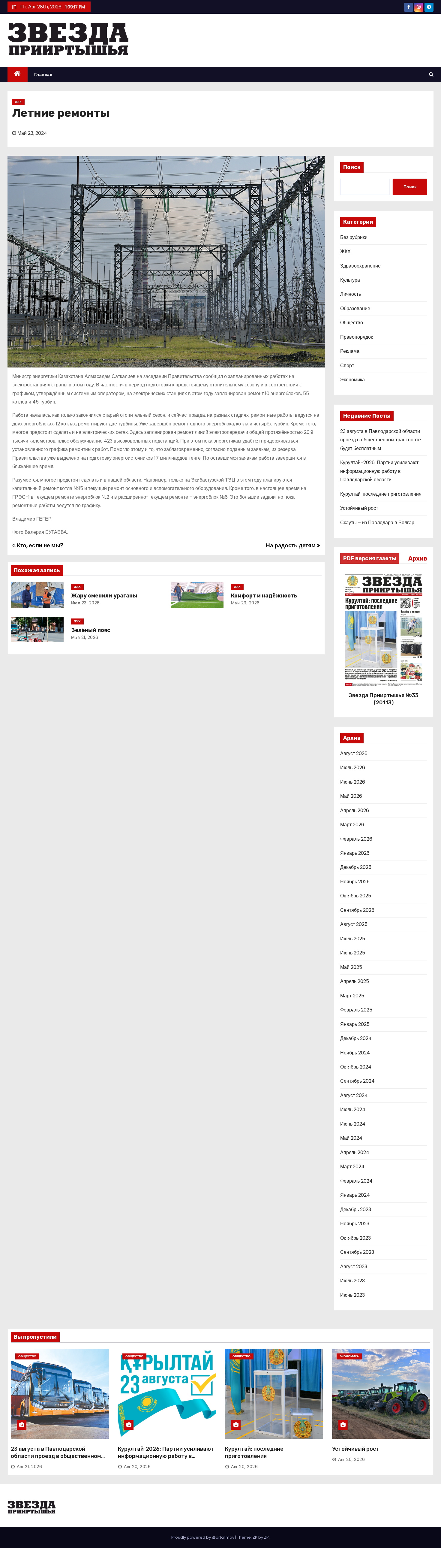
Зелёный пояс (90, 630)
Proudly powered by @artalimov (203, 1537)
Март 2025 (352, 995)
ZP (266, 1537)
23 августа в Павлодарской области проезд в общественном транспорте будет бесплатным (380, 440)
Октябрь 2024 (355, 1066)
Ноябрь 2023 (354, 1223)
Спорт (347, 365)
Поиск (352, 167)
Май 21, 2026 (84, 637)
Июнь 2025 (352, 952)
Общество (351, 322)
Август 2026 (354, 753)
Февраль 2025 (356, 1009)
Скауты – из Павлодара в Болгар (377, 522)
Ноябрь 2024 (355, 1052)
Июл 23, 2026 (85, 603)
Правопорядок (356, 337)
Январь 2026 (355, 853)
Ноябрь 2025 (355, 881)
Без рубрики (354, 237)
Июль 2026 (352, 767)
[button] (431, 74)
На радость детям (291, 545)
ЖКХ (18, 102)
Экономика (352, 379)
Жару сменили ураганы (104, 595)
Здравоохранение (360, 265)
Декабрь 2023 (355, 1209)
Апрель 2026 (354, 810)
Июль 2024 (352, 1109)
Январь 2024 (355, 1195)
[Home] (18, 74)
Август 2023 (353, 1266)
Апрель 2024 (354, 1152)
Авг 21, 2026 (29, 1467)
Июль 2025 (352, 938)
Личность (350, 294)
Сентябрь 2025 (357, 910)
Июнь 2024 (352, 1123)
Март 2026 (352, 824)
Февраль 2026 (356, 839)
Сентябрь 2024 (357, 1081)
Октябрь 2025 (355, 895)
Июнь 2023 (352, 1295)
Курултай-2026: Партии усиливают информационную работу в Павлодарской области (379, 471)
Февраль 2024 (356, 1181)
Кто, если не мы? (39, 545)
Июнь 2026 (352, 782)
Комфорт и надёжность (264, 595)
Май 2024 (351, 1138)
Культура (350, 280)
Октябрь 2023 (355, 1238)
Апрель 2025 (354, 981)
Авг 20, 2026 (137, 1467)
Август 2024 (354, 1095)
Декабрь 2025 (355, 867)
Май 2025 (351, 967)
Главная (43, 74)
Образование (355, 308)
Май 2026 (351, 796)
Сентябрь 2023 (357, 1252)
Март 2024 (352, 1166)
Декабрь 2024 (356, 1038)
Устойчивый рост (359, 508)
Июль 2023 (352, 1280)
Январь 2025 (355, 1024)
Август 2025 (354, 924)
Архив (417, 558)
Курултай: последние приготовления (381, 494)
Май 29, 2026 (245, 603)
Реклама (349, 351)
